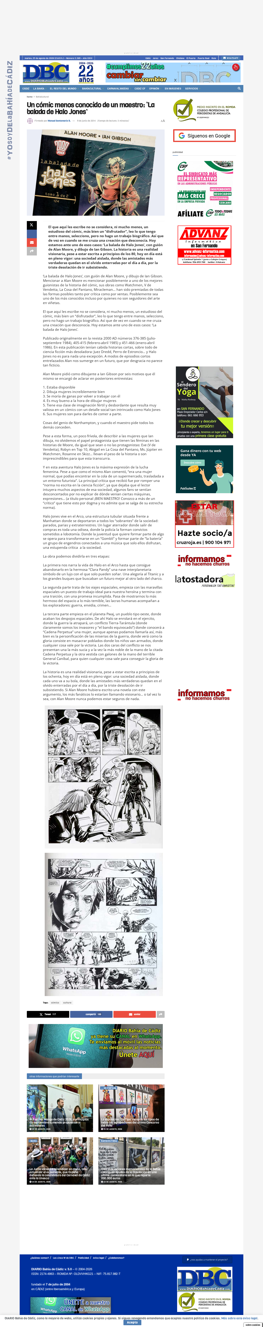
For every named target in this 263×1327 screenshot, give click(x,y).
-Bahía (33, 1088)
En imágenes (173, 88)
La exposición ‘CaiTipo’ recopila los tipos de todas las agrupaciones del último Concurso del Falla (130, 1122)
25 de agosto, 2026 (40, 1129)
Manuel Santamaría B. (59, 120)
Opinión (154, 88)
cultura (67, 1002)
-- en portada (108, 1088)
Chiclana (180, 58)
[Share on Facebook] (32, 234)
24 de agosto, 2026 (40, 1182)
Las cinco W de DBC (63, 1257)
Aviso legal (98, 1257)
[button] (207, 1259)
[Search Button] (239, 88)
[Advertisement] (131, 25)
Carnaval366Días (118, 88)
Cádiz (148, 58)
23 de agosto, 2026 (112, 1182)
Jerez (155, 58)
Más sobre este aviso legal (239, 1318)
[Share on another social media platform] (32, 251)
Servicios (191, 88)
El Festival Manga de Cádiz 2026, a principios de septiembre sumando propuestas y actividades (59, 1122)
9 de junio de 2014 (86, 120)
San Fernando (167, 58)
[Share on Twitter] (32, 225)
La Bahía (38, 88)
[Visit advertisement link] (173, 72)
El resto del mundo (63, 88)
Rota (213, 58)
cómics (55, 1002)
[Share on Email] (32, 242)
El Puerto (191, 58)
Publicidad (83, 1257)
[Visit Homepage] (59, 72)
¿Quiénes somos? (39, 1257)
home (30, 96)
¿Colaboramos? (116, 1257)
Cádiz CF (140, 88)
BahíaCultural (91, 88)
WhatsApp (232, 58)
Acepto (132, 1322)
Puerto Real (203, 58)
